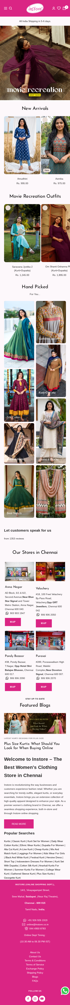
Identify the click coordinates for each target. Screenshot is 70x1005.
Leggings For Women (30, 853)
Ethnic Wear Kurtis (30, 845)
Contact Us (35, 956)
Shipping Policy (35, 972)
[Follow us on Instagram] (35, 999)
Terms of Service (35, 964)
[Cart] (64, 8)
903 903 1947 (17, 613)
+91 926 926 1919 (37, 920)
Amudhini (22, 178)
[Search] (10, 8)
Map (13, 622)
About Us (35, 952)
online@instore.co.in (38, 924)
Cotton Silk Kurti (28, 865)
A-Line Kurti (26, 849)
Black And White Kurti (16, 857)
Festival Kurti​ (37, 857)
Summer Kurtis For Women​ (29, 869)
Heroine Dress (54, 857)
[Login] (53, 8)
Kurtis (7, 841)
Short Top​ (9, 861)
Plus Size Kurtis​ (45, 873)
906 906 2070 (48, 678)
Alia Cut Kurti (11, 849)
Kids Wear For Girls (54, 853)
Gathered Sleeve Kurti (23, 873)
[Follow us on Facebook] (28, 999)
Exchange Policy (35, 968)
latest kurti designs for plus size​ (24, 738)
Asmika (59, 178)
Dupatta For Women (53, 845)
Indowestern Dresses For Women (34, 861)
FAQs (35, 980)
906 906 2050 (48, 614)
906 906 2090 (17, 678)
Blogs (35, 976)
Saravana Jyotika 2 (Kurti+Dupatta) (22, 268)
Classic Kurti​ (18, 841)
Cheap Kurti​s (41, 849)
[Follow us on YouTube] (42, 999)
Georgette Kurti (12, 877)
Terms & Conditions (35, 960)
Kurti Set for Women (38, 841)
